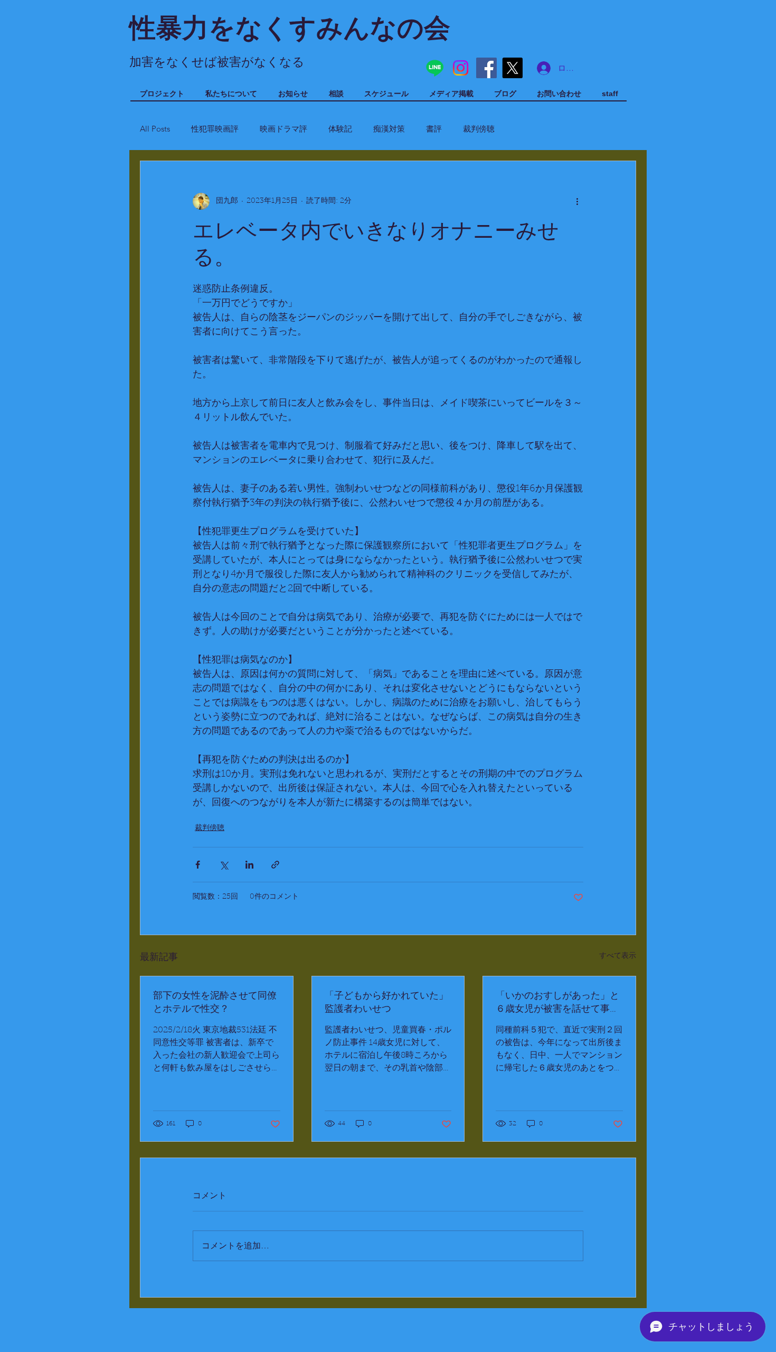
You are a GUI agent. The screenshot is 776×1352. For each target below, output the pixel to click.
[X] (512, 68)
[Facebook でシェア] (198, 865)
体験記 (340, 129)
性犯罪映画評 (215, 129)
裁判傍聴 (479, 129)
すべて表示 (617, 956)
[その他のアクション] (577, 201)
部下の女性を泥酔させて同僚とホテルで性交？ (215, 1003)
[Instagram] (460, 68)
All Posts (155, 129)
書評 (434, 129)
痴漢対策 (389, 129)
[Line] (434, 68)
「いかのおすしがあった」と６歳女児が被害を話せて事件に (557, 1003)
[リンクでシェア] (275, 865)
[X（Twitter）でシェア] (224, 865)
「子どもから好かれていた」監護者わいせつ (386, 1003)
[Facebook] (486, 68)
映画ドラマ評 (283, 129)
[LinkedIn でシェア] (249, 865)
